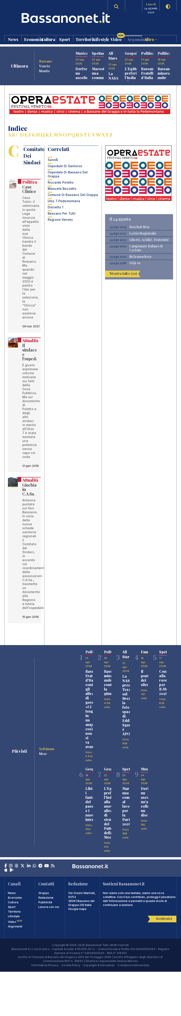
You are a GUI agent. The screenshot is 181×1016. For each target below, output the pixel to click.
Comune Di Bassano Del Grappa (73, 195)
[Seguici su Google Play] (12, 870)
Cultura (48, 39)
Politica (29, 182)
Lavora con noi (48, 907)
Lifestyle (100, 39)
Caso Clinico (29, 189)
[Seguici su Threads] (16, 866)
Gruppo (43, 893)
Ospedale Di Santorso (65, 166)
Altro (149, 39)
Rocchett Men (139, 227)
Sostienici (164, 918)
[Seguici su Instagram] (11, 866)
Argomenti (134, 39)
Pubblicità (45, 902)
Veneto (44, 66)
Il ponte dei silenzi (146, 678)
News (13, 39)
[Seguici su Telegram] (40, 866)
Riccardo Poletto (61, 182)
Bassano (45, 61)
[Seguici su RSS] (53, 866)
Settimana (46, 748)
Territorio (82, 39)
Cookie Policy (70, 965)
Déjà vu (134, 263)
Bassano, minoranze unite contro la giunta (167, 79)
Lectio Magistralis (142, 233)
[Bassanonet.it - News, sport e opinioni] (47, 17)
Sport (64, 39)
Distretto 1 (56, 207)
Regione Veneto (60, 219)
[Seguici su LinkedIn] (28, 866)
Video (117, 38)
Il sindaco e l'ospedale (31, 352)
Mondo (44, 71)
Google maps (77, 909)
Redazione (45, 897)
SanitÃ (53, 160)
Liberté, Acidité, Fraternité (149, 240)
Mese (43, 753)
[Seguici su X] (23, 866)
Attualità (30, 340)
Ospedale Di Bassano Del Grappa (68, 174)
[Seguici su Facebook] (5, 866)
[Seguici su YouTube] (46, 866)
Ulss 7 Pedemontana (64, 201)
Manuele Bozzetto (62, 188)
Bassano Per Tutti (61, 213)
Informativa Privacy (44, 965)
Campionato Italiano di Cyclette (146, 248)
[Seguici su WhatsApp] (34, 866)
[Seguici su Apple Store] (6, 870)
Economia (31, 39)
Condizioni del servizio (133, 965)
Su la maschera (140, 257)
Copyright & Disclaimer (99, 965)
